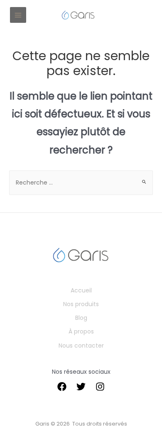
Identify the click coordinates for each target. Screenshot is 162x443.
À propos (81, 331)
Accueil (81, 290)
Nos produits (81, 304)
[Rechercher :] (81, 182)
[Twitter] (81, 386)
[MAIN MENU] (18, 15)
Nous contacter (81, 345)
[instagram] (100, 386)
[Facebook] (61, 386)
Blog (81, 318)
